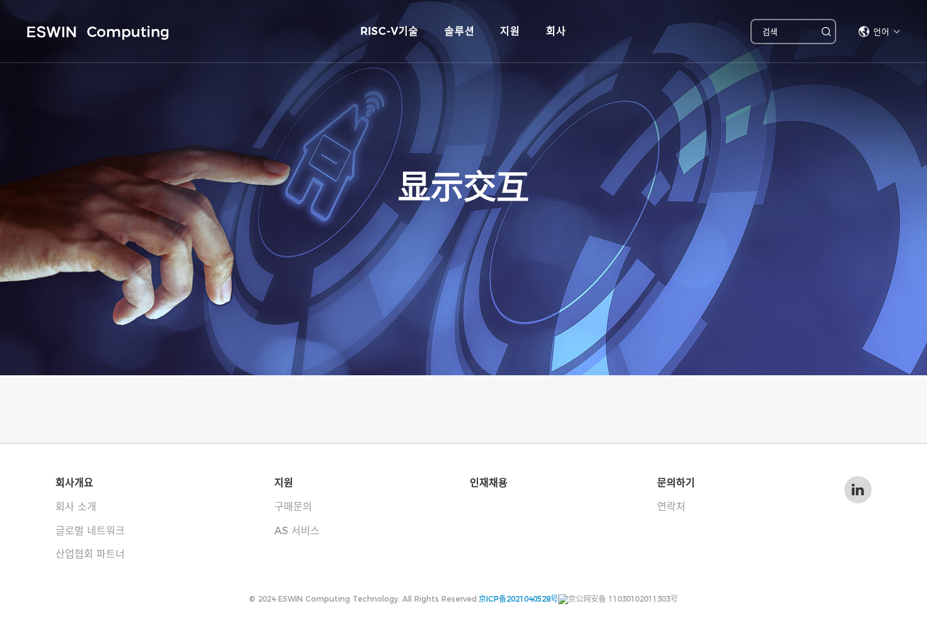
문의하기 (676, 483)
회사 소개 (75, 507)
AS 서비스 (297, 531)
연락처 (671, 507)
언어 (881, 31)
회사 (556, 31)
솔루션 (460, 31)
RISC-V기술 (390, 31)
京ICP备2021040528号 (518, 599)
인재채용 (489, 483)
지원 (510, 31)
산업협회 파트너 (90, 554)
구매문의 (293, 507)
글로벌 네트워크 (90, 531)
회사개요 (74, 483)
